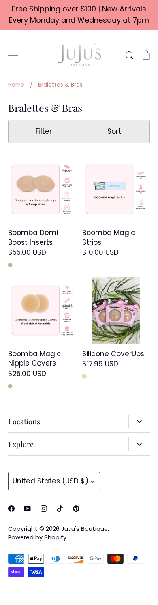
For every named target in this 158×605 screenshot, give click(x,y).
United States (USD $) (50, 481)
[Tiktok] (60, 508)
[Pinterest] (76, 508)
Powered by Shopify (37, 537)
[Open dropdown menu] (139, 421)
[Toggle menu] (13, 55)
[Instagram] (44, 508)
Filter (44, 131)
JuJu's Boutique (84, 529)
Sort (114, 131)
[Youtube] (27, 508)
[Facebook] (11, 508)
